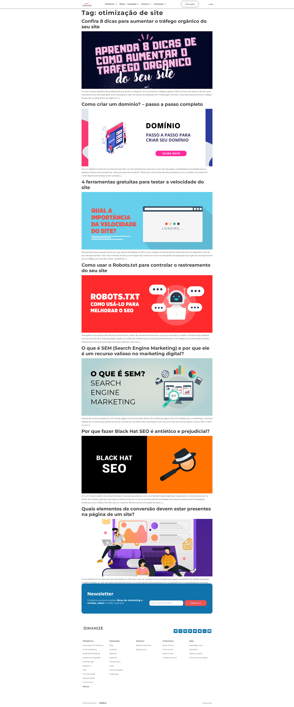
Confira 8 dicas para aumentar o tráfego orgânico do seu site (144, 23)
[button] (111, 4)
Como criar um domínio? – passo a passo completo (142, 104)
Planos (86, 686)
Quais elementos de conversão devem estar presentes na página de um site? (146, 511)
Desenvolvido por (90, 703)
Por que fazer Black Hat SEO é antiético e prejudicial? (146, 431)
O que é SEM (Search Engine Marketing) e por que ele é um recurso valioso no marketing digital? (145, 350)
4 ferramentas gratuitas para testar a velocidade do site (143, 184)
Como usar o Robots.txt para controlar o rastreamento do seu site (146, 267)
